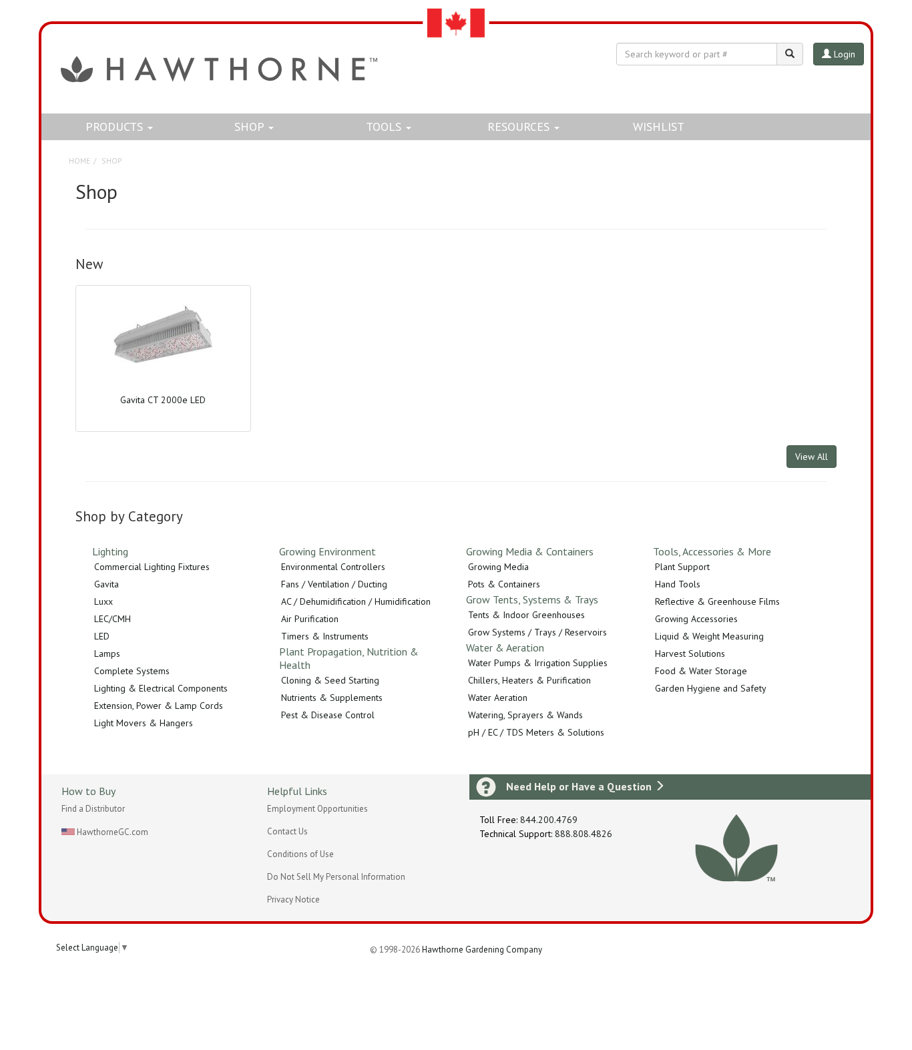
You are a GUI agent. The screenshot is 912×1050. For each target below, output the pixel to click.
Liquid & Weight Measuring (709, 636)
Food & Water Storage (701, 671)
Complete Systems (132, 671)
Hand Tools (677, 584)
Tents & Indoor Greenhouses (526, 615)
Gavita (106, 584)
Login (843, 54)
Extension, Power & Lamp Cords (158, 706)
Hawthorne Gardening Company (482, 949)
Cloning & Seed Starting (330, 680)
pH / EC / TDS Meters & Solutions (536, 732)
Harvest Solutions (690, 653)
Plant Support (682, 567)
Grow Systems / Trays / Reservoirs (537, 632)
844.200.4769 (549, 820)
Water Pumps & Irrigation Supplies (538, 663)
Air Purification (309, 619)
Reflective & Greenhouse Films (717, 601)
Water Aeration (497, 698)
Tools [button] (385, 126)
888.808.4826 (583, 834)
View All (811, 457)
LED (101, 636)
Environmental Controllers (333, 567)
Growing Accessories (696, 619)
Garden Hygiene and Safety (710, 688)
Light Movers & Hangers (143, 723)
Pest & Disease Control (328, 715)
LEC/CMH (112, 619)
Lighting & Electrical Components (161, 688)
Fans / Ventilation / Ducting (334, 584)
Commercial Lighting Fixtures (152, 567)
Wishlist (658, 126)
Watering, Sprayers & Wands (525, 715)
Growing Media (498, 567)
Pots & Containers (504, 584)
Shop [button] (250, 126)
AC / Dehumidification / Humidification (356, 601)
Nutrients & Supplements (332, 698)
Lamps (107, 653)
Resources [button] (520, 126)
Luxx (103, 601)
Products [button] (115, 126)
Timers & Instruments (325, 636)
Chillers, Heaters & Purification (529, 680)
